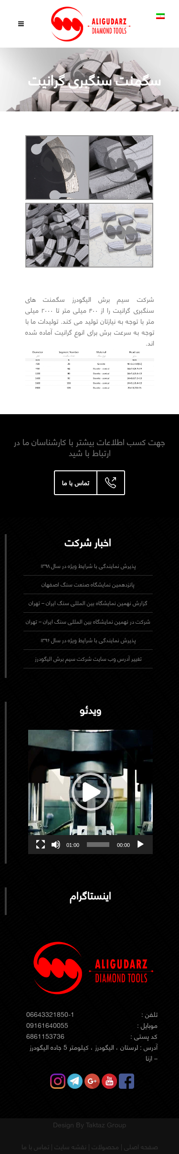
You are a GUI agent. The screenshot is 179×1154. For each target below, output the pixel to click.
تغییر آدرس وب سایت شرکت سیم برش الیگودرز (88, 659)
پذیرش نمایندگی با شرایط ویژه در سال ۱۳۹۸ (88, 566)
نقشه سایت (69, 1147)
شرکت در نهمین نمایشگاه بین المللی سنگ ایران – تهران (88, 621)
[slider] (98, 844)
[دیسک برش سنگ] (56, 167)
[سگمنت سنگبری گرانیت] (119, 167)
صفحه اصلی (140, 1147)
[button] (91, 792)
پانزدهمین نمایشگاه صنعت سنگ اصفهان (88, 584)
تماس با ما (35, 1147)
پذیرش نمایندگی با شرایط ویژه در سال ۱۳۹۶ (88, 640)
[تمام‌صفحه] (40, 844)
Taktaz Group (106, 1125)
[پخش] (140, 844)
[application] (90, 792)
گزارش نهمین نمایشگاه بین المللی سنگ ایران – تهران (88, 603)
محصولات (104, 1147)
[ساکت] (56, 844)
